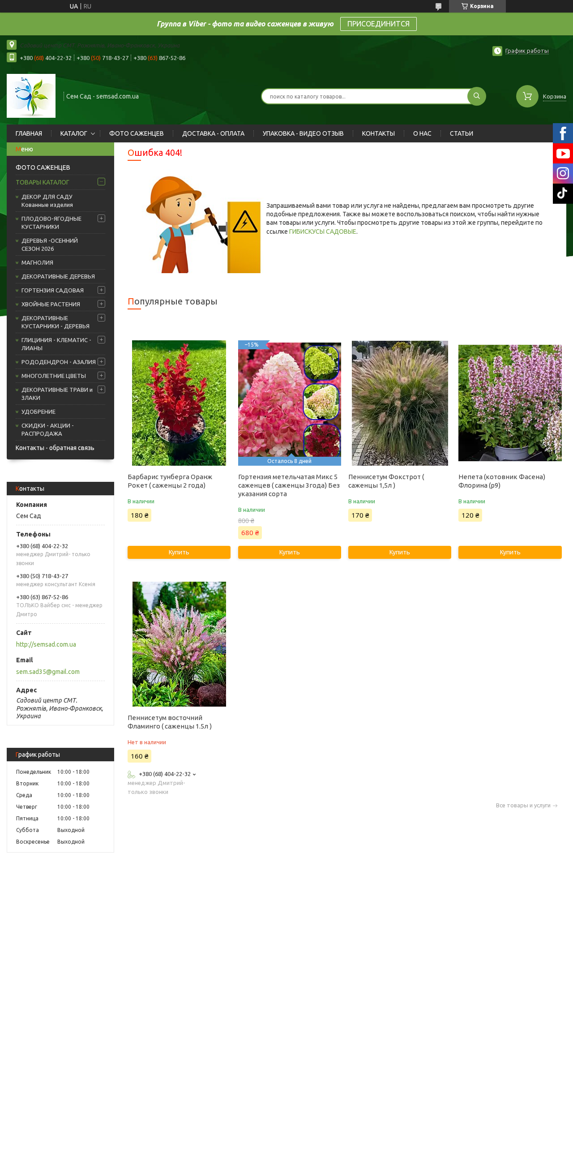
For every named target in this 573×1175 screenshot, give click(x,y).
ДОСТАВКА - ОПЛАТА (213, 133)
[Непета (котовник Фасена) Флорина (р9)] (509, 403)
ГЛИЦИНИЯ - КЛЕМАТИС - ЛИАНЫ (56, 344)
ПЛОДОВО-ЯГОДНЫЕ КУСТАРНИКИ (51, 222)
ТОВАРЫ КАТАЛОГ (42, 182)
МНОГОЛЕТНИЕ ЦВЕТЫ (53, 376)
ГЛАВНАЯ (29, 133)
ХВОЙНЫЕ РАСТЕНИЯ (50, 304)
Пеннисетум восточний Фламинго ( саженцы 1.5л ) (170, 722)
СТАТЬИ (461, 133)
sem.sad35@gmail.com (48, 671)
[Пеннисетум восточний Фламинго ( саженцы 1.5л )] (179, 644)
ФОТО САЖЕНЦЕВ (136, 133)
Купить (179, 552)
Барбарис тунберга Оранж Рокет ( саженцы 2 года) (170, 481)
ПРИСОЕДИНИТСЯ (378, 24)
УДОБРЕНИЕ (38, 411)
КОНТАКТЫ (378, 133)
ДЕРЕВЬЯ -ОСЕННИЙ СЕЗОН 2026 (49, 244)
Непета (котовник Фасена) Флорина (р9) (501, 481)
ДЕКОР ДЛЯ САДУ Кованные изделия (47, 200)
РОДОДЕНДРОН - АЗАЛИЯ (58, 362)
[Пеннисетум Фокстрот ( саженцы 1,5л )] (399, 403)
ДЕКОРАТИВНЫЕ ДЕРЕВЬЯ (58, 276)
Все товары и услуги (523, 805)
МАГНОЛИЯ (37, 262)
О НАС (422, 133)
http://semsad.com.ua (46, 644)
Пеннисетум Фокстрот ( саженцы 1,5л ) (386, 481)
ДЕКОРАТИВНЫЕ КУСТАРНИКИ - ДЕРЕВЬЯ (55, 322)
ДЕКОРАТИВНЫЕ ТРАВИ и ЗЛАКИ (57, 393)
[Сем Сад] (31, 95)
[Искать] (476, 96)
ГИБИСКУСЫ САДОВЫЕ (322, 231)
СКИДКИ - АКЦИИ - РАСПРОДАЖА (47, 429)
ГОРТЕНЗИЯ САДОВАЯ (52, 290)
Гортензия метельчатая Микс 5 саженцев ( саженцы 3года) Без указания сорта (289, 485)
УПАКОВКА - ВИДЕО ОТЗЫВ (303, 133)
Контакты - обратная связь (55, 447)
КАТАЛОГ (73, 133)
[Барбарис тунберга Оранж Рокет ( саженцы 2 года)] (179, 403)
